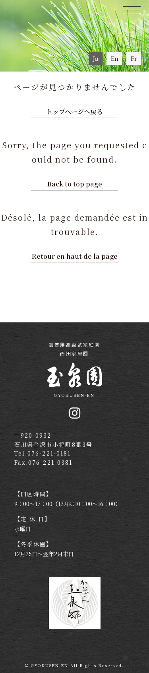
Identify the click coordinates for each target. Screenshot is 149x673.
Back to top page (74, 183)
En (114, 58)
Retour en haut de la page (75, 256)
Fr (133, 58)
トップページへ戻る (74, 111)
